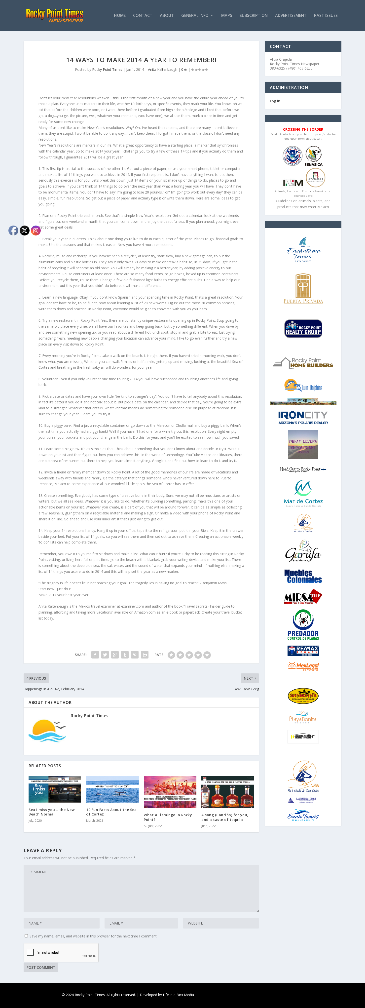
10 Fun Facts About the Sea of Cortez (111, 811)
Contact (142, 15)
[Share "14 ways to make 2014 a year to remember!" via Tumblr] (125, 655)
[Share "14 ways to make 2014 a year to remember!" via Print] (145, 655)
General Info (195, 15)
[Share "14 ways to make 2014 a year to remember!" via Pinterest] (135, 655)
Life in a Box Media (178, 994)
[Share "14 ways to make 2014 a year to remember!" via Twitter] (105, 655)
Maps (226, 15)
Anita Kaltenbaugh (162, 69)
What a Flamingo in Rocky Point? (168, 817)
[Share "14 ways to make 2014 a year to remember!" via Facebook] (95, 655)
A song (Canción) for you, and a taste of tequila (224, 817)
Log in (275, 101)
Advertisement (291, 15)
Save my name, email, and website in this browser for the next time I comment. (93, 936)
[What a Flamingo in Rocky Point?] (170, 792)
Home (120, 15)
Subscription (254, 15)
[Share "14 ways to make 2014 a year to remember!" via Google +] (115, 655)
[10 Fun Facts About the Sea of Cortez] (112, 789)
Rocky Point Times (107, 69)
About (167, 15)
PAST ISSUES (326, 15)
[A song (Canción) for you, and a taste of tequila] (227, 792)
